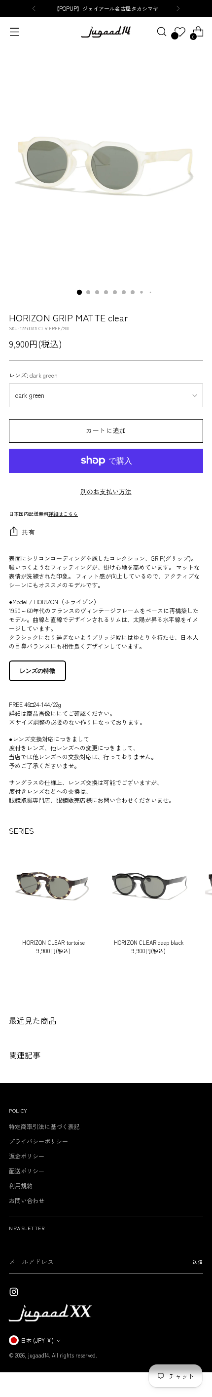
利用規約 (21, 1185)
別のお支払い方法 (106, 491)
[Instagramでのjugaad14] (15, 1293)
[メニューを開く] (14, 32)
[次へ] (178, 8)
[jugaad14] (106, 32)
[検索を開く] (161, 32)
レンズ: (33, 375)
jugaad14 (38, 1355)
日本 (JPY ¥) (37, 1340)
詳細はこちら (63, 513)
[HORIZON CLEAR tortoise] (53, 886)
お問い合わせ (26, 1200)
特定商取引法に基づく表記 (44, 1126)
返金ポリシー (26, 1156)
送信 (197, 1262)
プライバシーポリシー (38, 1141)
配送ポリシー (26, 1170)
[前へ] (34, 8)
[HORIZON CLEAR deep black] (148, 886)
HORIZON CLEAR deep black (149, 942)
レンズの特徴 (37, 670)
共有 (28, 532)
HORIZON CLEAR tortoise (53, 942)
